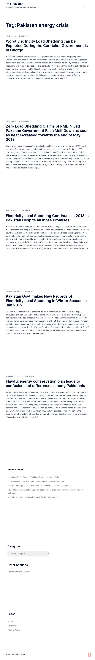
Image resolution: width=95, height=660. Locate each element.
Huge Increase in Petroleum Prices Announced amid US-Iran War (36, 481)
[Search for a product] (83, 6)
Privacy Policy (14, 630)
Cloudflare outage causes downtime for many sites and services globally (39, 485)
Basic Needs (24, 36)
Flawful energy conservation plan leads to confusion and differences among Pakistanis (45, 383)
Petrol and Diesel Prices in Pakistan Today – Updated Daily (33, 477)
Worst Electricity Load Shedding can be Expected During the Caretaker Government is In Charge (47, 45)
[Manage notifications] (89, 655)
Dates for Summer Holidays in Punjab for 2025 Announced (33, 497)
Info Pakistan (14, 3)
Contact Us (12, 626)
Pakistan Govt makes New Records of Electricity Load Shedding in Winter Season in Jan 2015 (46, 300)
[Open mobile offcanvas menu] (88, 5)
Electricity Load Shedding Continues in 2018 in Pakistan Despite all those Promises (47, 217)
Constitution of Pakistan (18, 572)
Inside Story (29, 291)
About (10, 621)
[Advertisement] (47, 97)
